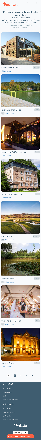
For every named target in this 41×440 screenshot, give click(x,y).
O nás (4, 396)
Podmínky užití (7, 392)
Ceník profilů (7, 416)
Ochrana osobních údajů (10, 400)
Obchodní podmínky (9, 412)
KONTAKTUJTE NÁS (20, 433)
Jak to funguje (7, 388)
